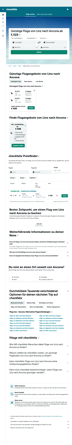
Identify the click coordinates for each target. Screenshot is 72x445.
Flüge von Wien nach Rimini (47, 323)
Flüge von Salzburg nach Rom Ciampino (51, 318)
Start (10, 66)
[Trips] (3, 31)
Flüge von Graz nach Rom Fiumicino (50, 320)
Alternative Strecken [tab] (17, 303)
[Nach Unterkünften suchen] (3, 18)
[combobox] (43, 38)
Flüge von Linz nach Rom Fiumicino (20, 325)
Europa (14, 66)
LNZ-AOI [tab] (39, 224)
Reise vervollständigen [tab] (36, 307)
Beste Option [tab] (28, 81)
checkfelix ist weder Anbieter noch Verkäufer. (24, 421)
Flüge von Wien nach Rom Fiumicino (20, 316)
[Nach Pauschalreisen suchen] (3, 26)
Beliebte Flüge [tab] (31, 303)
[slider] (54, 173)
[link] (18, 145)
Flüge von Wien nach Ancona (48, 330)
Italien (19, 66)
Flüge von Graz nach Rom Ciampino (20, 323)
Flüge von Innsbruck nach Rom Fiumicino (51, 325)
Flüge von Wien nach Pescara (18, 330)
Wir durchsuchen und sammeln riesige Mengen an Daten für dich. (31, 424)
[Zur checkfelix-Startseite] (11, 9)
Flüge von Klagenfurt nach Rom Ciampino (51, 328)
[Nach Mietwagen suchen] (3, 22)
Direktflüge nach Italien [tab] (46, 303)
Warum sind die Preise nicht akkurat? (22, 428)
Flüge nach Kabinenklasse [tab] (18, 307)
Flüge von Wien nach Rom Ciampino (50, 316)
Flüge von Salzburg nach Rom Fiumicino (21, 318)
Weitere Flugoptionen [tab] (53, 307)
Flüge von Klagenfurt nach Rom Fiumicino (22, 320)
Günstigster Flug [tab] (16, 81)
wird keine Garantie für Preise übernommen (51, 416)
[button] (3, 9)
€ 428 (14, 34)
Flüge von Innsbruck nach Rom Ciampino (22, 328)
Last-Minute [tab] (39, 81)
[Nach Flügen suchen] (3, 15)
